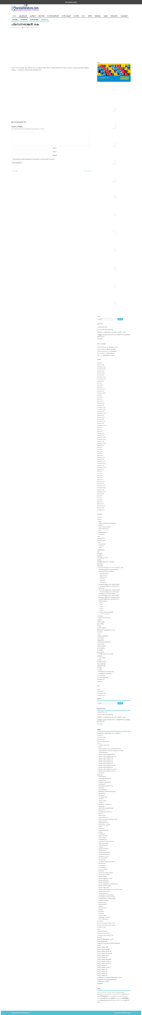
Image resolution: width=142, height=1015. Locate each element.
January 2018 (100, 508)
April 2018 (99, 502)
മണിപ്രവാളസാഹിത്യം (104, 874)
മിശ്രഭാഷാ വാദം (102, 902)
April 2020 (99, 453)
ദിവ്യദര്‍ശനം (101, 588)
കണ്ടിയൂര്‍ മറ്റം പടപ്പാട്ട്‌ (108, 355)
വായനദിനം (101, 913)
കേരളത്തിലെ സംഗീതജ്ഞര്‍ (104, 673)
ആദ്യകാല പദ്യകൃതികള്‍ (104, 782)
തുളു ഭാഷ (100, 813)
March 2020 (100, 455)
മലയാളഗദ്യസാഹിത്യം (104, 891)
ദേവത (98, 1000)
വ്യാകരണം (114, 16)
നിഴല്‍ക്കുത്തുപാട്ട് (102, 839)
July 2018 (99, 495)
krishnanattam (114, 994)
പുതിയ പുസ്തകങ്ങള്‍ (102, 636)
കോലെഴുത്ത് (101, 795)
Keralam (99, 519)
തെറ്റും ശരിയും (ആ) (102, 947)
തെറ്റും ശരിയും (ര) (102, 971)
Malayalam (100, 775)
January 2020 (100, 459)
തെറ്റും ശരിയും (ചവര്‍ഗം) (104, 961)
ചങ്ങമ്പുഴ (118, 998)
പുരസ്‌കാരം (100, 638)
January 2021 (100, 435)
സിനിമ (100, 547)
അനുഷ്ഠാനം (114, 996)
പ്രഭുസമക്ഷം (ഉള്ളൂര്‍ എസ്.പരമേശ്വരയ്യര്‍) (109, 590)
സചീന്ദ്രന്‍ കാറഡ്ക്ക (119, 1000)
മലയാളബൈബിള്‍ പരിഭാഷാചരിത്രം (107, 898)
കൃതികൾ (32, 16)
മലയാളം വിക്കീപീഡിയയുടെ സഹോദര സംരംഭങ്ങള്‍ (110, 889)
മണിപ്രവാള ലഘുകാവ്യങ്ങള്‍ (105, 872)
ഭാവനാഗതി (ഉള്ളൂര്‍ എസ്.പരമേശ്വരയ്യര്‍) (108, 595)
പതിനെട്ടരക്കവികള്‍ (103, 752)
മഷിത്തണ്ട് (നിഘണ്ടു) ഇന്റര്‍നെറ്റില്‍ (106, 979)
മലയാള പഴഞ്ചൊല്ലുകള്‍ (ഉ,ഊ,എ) (107, 756)
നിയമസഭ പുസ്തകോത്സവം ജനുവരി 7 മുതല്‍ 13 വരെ (111, 332)
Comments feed (101, 693)
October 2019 (100, 465)
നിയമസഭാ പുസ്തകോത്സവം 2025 (106, 630)
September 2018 (101, 491)
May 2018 (99, 500)
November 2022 (101, 409)
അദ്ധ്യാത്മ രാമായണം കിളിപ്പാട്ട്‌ (105, 571)
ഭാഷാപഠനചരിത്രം (102, 869)
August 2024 (100, 381)
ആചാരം (99, 998)
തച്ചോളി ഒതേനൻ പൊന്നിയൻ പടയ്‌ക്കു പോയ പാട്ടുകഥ (111, 750)
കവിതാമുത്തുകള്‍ (102, 789)
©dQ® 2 (101, 604)
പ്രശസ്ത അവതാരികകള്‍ (104, 642)
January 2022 (100, 419)
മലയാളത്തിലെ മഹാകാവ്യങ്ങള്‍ (106, 895)
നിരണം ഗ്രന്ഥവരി (102, 835)
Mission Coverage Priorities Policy (106, 923)
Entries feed (100, 691)
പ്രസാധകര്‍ (100, 644)
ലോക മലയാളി (101, 664)
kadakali (105, 994)
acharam (98, 992)
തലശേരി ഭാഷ (101, 810)
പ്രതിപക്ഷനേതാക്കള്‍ (103, 528)
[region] (99, 23)
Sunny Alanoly (101, 349)
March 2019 (100, 479)
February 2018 (101, 506)
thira (109, 996)
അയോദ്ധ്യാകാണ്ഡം (104, 573)
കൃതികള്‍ (99, 556)
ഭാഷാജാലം (24, 19)
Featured (99, 517)
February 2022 (101, 417)
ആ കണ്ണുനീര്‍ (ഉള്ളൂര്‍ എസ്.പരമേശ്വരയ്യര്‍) (108, 584)
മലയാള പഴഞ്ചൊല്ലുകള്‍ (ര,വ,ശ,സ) (107, 769)
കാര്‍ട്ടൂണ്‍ (99, 553)
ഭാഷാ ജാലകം (34, 19)
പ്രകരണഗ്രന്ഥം (102, 850)
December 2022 (101, 407)
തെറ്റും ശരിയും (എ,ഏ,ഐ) (104, 953)
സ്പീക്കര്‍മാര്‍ (101, 534)
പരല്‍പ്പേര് (100, 847)
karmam (109, 994)
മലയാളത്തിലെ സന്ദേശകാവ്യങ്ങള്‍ (106, 897)
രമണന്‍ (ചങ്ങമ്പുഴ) (102, 601)
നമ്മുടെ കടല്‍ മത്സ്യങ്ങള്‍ (104, 527)
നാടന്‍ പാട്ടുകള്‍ (66, 16)
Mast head (100, 921)
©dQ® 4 (101, 608)
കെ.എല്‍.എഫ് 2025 (102, 558)
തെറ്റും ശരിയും (101, 657)
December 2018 (101, 485)
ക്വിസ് (90, 16)
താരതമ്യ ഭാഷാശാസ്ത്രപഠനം (105, 811)
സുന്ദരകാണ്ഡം (103, 582)
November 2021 (101, 421)
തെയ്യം (125, 998)
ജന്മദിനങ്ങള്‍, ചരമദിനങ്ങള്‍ (104, 804)
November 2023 (101, 393)
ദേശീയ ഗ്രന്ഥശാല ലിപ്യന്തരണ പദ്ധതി (107, 819)
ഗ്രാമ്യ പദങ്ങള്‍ (102, 800)
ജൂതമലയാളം (101, 806)
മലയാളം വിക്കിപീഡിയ (103, 887)
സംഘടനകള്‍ (101, 675)
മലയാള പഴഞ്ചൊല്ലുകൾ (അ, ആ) (106, 771)
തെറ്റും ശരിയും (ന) (102, 965)
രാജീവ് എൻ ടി (108, 1000)
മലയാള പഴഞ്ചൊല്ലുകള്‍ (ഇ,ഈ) (106, 754)
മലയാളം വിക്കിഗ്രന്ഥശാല (104, 885)
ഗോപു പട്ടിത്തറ (110, 998)
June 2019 (99, 473)
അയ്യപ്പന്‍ (125, 996)
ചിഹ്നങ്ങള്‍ (100, 802)
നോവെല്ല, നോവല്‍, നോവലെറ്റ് (105, 841)
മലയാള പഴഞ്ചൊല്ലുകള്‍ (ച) (105, 760)
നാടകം (99, 626)
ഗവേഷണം (100, 616)
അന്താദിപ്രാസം (102, 780)
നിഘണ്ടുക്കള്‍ (101, 834)
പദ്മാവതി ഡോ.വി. (102, 327)
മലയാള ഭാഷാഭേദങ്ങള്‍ (103, 882)
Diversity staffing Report (103, 741)
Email (55, 151)
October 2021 (100, 423)
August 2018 (100, 493)
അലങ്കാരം (98, 16)
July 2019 (99, 471)
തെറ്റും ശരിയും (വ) (102, 975)
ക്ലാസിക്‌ (100, 564)
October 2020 (100, 441)
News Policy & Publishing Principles (106, 925)
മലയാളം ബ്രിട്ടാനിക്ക (103, 880)
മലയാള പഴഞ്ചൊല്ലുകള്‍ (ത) (105, 761)
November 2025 (101, 369)
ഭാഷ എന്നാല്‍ (101, 865)
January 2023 (100, 405)
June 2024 (99, 385)
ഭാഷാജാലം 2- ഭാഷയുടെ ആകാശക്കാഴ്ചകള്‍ (109, 977)
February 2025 (101, 373)
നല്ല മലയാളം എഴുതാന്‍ (104, 824)
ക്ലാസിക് (41, 16)
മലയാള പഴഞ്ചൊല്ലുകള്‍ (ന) (105, 763)
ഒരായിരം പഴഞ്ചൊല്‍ (103, 745)
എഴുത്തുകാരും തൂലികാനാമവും (105, 786)
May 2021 (99, 429)
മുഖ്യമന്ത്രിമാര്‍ (102, 532)
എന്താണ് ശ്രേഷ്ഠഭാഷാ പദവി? (105, 939)
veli (110, 996)
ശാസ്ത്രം (99, 667)
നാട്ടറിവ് (100, 826)
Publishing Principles (102, 931)
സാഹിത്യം (101, 546)
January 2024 (100, 391)
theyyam (104, 996)
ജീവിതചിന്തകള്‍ (111, 349)
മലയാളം (15, 19)
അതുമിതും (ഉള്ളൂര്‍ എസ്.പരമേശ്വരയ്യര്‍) (108, 569)
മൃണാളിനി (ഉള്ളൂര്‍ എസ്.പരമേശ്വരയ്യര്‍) (108, 599)
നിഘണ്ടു (100, 832)
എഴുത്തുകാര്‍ (23, 16)
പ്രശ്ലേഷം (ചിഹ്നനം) (103, 856)
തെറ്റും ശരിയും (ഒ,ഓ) (103, 955)
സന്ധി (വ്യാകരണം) (103, 919)
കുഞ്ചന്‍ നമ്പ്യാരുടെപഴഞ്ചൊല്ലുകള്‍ (108, 943)
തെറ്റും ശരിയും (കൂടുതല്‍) (104, 959)
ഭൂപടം (99, 530)
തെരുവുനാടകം (102, 815)
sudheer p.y (125, 994)
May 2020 (99, 451)
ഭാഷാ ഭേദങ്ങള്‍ (102, 867)
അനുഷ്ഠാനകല (120, 996)
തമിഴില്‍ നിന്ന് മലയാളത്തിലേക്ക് (105, 808)
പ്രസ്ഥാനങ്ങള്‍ (101, 646)
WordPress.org (101, 695)
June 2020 (99, 449)
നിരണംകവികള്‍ (102, 837)
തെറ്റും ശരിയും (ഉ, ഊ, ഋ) (104, 951)
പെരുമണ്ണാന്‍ (112, 351)
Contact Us (44, 19)
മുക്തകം (100, 906)
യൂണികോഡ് (101, 911)
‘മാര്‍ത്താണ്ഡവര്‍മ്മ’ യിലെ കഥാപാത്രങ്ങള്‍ (108, 733)
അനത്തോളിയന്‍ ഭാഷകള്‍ (104, 778)
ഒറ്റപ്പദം (100, 747)
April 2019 (99, 477)
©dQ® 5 (101, 610)
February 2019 (101, 481)
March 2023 (100, 401)
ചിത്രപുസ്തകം (101, 622)
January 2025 (100, 375)
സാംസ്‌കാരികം (102, 544)
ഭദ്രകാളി (102, 1000)
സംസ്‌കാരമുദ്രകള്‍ (53, 16)
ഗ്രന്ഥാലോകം (110, 353)
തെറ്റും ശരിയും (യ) (102, 969)
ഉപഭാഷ (99, 937)
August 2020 (100, 445)
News (83, 16)
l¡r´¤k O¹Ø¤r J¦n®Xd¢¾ (105, 613)
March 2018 (100, 503)
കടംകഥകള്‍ (124, 16)
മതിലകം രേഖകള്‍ (102, 876)
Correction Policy (101, 737)
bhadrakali (118, 992)
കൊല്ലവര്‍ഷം (101, 793)
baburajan (114, 992)
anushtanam (109, 992)
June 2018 (99, 497)
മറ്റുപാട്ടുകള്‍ (100, 652)
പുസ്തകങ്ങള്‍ (100, 640)
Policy (98, 929)
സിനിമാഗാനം (101, 679)
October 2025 (100, 371)
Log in (98, 689)
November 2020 (101, 439)
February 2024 (101, 389)
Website (55, 155)
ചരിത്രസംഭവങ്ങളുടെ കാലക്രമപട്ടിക (107, 523)
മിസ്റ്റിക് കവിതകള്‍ (102, 904)
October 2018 (100, 489)
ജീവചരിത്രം (100, 624)
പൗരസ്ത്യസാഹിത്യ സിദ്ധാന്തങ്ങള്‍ (106, 861)
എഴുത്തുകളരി (101, 784)
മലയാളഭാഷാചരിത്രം (103, 900)
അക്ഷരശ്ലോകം (102, 776)
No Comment (36, 27)
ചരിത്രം (99, 620)
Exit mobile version (71, 2)
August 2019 (100, 469)
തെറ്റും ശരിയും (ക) (102, 957)
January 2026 (100, 365)
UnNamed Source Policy (103, 933)
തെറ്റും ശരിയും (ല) (102, 973)
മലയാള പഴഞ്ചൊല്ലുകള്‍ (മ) (105, 767)
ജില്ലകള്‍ (100, 525)
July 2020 (99, 447)
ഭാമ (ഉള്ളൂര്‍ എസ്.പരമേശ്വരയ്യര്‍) (106, 593)
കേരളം (100, 521)
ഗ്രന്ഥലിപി (101, 799)
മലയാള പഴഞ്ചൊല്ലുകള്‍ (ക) (105, 758)
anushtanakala (103, 992)
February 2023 (101, 403)
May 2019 (99, 475)
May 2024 (99, 387)
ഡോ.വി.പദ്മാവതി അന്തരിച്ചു (105, 329)
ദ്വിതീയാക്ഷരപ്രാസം (103, 823)
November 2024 (101, 379)
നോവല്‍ (99, 632)
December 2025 (101, 367)
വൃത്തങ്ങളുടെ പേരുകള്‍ (104, 917)
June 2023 (99, 397)
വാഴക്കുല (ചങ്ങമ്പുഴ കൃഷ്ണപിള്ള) (105, 612)
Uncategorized (101, 538)
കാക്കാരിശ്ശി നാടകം (102, 941)
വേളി (113, 1000)
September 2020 (101, 443)
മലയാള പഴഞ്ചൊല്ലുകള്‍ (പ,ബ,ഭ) (106, 765)
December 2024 (101, 377)
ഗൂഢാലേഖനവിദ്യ (102, 797)
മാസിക (99, 659)
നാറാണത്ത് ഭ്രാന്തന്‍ (103, 830)
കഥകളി (103, 998)
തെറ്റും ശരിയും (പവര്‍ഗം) (104, 967)
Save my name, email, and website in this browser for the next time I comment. (34, 159)
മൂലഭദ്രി (100, 909)
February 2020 (101, 457)
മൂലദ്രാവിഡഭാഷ (102, 908)
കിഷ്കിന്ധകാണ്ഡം (103, 577)
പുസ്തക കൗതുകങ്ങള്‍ (103, 848)
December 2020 (101, 437)
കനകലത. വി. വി (113, 347)
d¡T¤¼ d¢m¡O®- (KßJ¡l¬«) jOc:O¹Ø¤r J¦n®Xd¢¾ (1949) (110, 567)
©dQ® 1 (101, 602)
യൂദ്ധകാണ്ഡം (103, 580)
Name (55, 148)
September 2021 (101, 425)
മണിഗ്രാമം (101, 871)
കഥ (98, 552)
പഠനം (99, 634)
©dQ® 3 (101, 606)
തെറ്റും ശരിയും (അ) (103, 817)
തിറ (121, 998)
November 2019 (101, 463)
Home (14, 16)
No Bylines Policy (101, 927)
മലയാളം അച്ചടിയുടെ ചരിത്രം (105, 878)
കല (99, 542)
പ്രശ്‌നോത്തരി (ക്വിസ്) (104, 854)
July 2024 (99, 383)
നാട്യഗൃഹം (101, 828)
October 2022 (100, 411)
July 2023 (99, 395)
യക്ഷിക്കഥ (100, 983)
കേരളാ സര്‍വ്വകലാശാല (104, 617)
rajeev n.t (119, 994)
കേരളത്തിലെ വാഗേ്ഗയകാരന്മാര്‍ (106, 671)
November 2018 (101, 487)
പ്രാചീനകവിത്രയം (103, 858)
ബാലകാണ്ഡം (103, 578)
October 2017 (100, 510)
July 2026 (99, 363)
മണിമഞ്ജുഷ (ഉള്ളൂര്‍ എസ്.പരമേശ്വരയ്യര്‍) (108, 597)
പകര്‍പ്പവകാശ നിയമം (103, 843)
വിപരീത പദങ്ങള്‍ (102, 915)
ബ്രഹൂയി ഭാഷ (102, 863)
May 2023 (99, 399)
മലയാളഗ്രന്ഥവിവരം (103, 893)
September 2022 (101, 413)
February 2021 (101, 433)
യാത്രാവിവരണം (101, 661)
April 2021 (99, 431)
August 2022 (100, 415)
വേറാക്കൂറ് (100, 338)
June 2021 (99, 427)
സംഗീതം (76, 16)
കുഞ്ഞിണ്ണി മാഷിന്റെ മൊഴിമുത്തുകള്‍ (107, 791)
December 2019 (101, 461)
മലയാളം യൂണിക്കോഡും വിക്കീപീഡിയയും (108, 884)
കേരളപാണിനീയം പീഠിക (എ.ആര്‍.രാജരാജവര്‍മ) (109, 748)
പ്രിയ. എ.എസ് (86, 171)
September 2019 (101, 467)
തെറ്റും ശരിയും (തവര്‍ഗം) (104, 963)
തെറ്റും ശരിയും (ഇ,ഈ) (103, 949)
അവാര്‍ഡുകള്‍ (101, 540)
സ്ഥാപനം (100, 681)
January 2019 (100, 483)
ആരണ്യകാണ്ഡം (103, 575)
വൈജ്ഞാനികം (101, 666)
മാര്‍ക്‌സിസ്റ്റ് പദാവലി (102, 981)
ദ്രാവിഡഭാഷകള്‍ (102, 821)
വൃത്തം (106, 16)
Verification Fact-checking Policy (105, 935)
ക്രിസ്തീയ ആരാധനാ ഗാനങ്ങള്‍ (105, 562)
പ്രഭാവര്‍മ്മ (15, 171)
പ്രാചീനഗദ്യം (101, 860)
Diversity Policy (101, 739)
